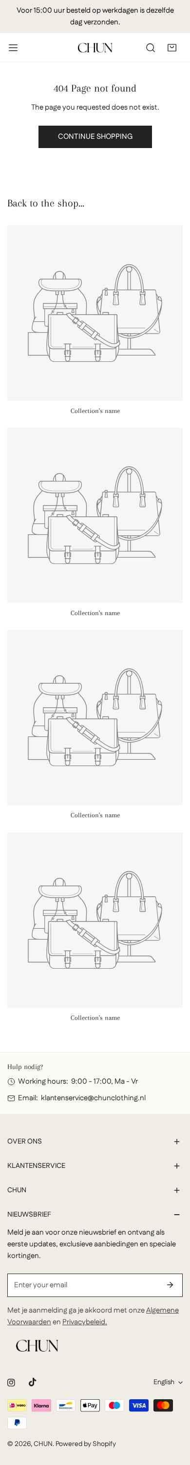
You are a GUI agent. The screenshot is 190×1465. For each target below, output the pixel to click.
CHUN (43, 1444)
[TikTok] (32, 1382)
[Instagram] (11, 1382)
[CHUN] (95, 47)
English (163, 1382)
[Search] (150, 47)
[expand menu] (13, 47)
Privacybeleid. (84, 1322)
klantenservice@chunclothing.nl (93, 1098)
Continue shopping (95, 136)
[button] (172, 47)
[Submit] (170, 1285)
